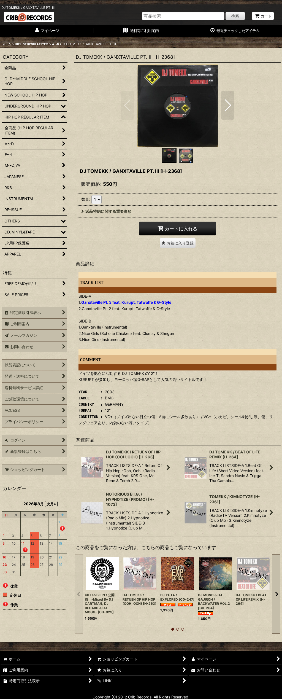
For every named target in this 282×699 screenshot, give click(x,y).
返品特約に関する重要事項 (108, 211)
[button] (127, 105)
